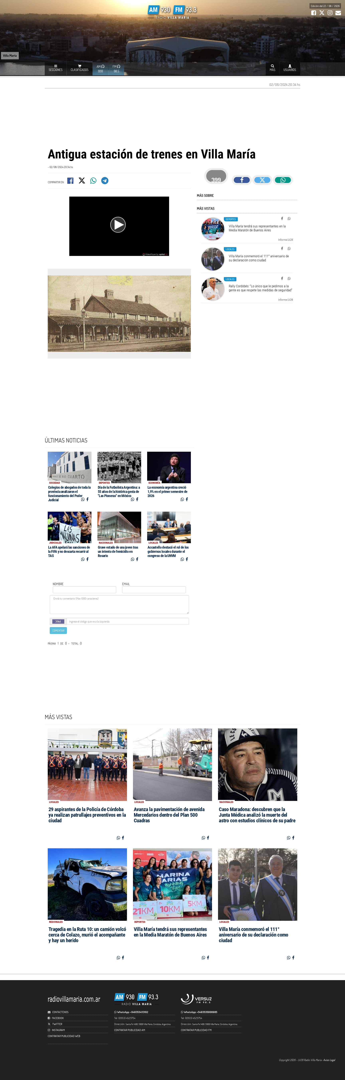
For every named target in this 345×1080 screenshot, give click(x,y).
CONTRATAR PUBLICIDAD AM (129, 1030)
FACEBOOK (58, 1018)
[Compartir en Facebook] (70, 182)
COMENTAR (58, 630)
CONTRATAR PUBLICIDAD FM (196, 1030)
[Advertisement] (172, 117)
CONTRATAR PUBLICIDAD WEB (64, 1036)
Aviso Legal (329, 1060)
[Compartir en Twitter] (82, 182)
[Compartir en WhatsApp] (93, 182)
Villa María (10, 55)
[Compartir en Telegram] (105, 182)
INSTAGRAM (58, 1030)
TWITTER (57, 1024)
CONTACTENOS (60, 1012)
